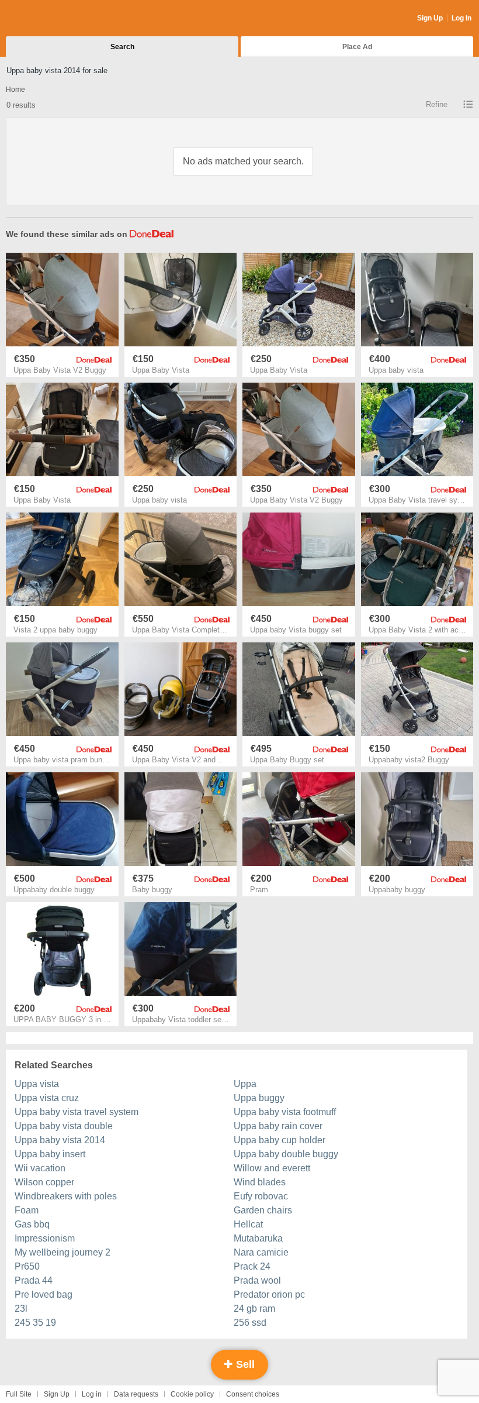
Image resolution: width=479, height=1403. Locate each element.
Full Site (19, 1394)
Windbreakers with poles (66, 1196)
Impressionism (45, 1238)
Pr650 (27, 1266)
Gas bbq (32, 1224)
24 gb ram (254, 1308)
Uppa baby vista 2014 (60, 1140)
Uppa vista (37, 1084)
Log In (461, 18)
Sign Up (430, 18)
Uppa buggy (259, 1098)
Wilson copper (44, 1182)
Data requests (136, 1394)
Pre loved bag (43, 1294)
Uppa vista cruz (47, 1098)
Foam (27, 1210)
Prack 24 (252, 1266)
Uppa (245, 1084)
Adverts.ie (52, 18)
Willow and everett (272, 1168)
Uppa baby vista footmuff (285, 1112)
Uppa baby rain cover (278, 1126)
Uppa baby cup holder (279, 1140)
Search (122, 47)
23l (21, 1308)
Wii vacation (40, 1168)
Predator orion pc (269, 1294)
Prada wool (257, 1280)
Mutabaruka (258, 1238)
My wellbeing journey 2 (62, 1252)
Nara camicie (261, 1252)
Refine (436, 104)
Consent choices (252, 1394)
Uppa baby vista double (64, 1126)
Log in (92, 1394)
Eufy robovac (261, 1196)
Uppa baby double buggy (286, 1154)
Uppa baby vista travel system (76, 1112)
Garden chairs (263, 1210)
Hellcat (248, 1224)
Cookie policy (192, 1394)
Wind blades (260, 1182)
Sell (244, 1364)
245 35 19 (35, 1323)
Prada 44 (34, 1280)
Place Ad (357, 47)
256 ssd (250, 1323)
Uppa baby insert (50, 1154)
